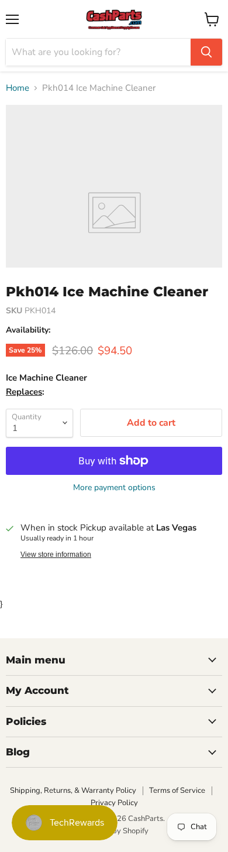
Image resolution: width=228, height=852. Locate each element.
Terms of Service (177, 790)
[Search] (206, 52)
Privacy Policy (114, 803)
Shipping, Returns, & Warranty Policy (73, 790)
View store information (55, 554)
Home (17, 88)
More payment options (114, 487)
